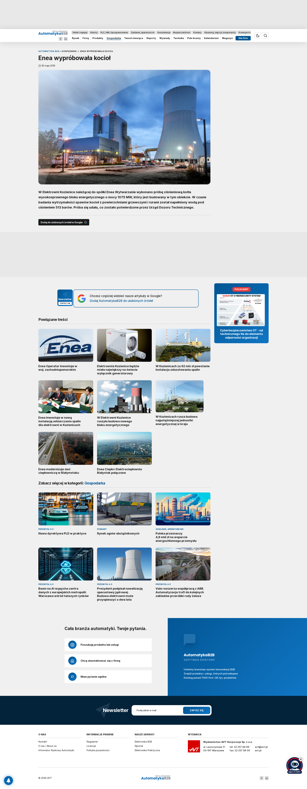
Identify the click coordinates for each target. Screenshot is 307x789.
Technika (178, 38)
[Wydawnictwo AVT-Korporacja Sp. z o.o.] (194, 747)
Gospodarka (114, 38)
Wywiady (164, 38)
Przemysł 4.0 (245, 32)
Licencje (91, 745)
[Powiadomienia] (8, 780)
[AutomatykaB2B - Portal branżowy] (53, 33)
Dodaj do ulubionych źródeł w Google (62, 222)
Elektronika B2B (143, 741)
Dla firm (243, 38)
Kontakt (42, 741)
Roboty (94, 32)
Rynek (75, 38)
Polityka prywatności (98, 750)
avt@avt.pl (261, 746)
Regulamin (92, 741)
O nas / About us (47, 745)
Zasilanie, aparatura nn (142, 32)
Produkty (97, 38)
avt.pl (258, 750)
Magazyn (227, 38)
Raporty (151, 38)
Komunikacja (163, 32)
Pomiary (197, 32)
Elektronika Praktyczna (147, 750)
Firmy (86, 38)
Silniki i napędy (80, 32)
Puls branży (194, 38)
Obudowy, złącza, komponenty (220, 32)
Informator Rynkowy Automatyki (56, 750)
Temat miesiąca (133, 38)
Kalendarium (211, 38)
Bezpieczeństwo (181, 32)
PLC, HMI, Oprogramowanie (114, 32)
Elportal (139, 745)
